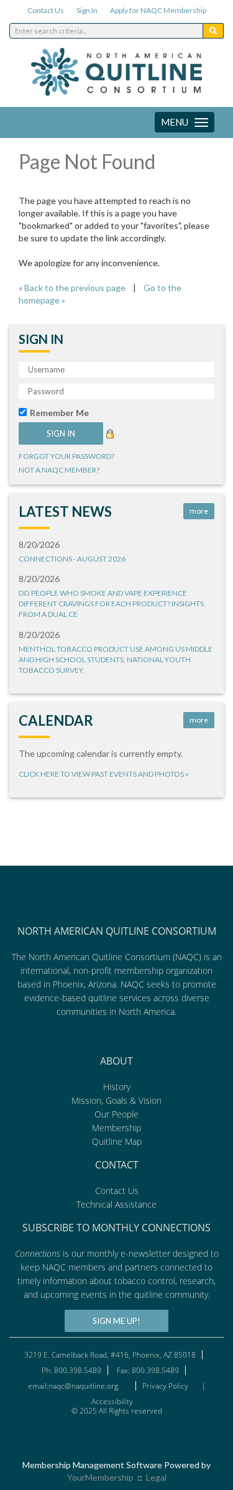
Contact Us (45, 10)
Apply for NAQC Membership (158, 10)
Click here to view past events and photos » (104, 774)
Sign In (87, 10)
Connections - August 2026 (72, 558)
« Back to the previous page (72, 287)
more (199, 511)
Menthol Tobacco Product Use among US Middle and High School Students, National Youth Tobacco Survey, (115, 659)
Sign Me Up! (116, 1321)
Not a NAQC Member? (59, 469)
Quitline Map (117, 1141)
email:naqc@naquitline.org (73, 1386)
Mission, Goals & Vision (116, 1100)
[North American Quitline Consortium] (116, 1047)
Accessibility (113, 1401)
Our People (116, 1114)
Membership (116, 1128)
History (116, 1087)
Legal (156, 1477)
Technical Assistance (116, 1204)
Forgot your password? (66, 456)
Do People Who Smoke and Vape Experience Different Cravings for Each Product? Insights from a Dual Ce (111, 603)
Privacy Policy (165, 1386)
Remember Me (59, 412)
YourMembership (100, 1477)
